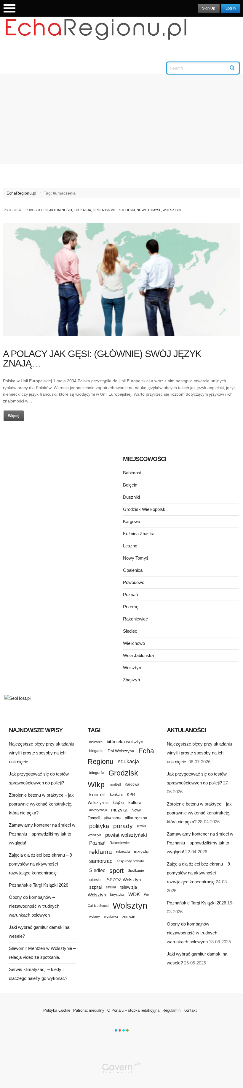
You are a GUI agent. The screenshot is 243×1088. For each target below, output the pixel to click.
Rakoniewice (135, 618)
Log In (231, 8)
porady (123, 825)
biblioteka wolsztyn (125, 741)
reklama (100, 851)
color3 (123, 1030)
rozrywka (141, 851)
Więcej (13, 416)
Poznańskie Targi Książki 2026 (38, 885)
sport (116, 870)
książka (118, 802)
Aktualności (60, 210)
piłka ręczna (136, 817)
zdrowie (128, 917)
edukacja (128, 762)
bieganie (96, 751)
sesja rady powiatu (130, 861)
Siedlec (130, 631)
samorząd (101, 861)
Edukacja (82, 210)
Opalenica (133, 570)
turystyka (117, 895)
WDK (134, 894)
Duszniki (131, 497)
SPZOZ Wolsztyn (124, 879)
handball (115, 784)
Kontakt (190, 1010)
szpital (95, 887)
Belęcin (130, 484)
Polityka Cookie (56, 1010)
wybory (94, 916)
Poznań (130, 594)
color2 (120, 1030)
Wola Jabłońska (138, 655)
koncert (97, 795)
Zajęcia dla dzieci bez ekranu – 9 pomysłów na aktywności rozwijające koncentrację (40, 863)
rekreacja (123, 851)
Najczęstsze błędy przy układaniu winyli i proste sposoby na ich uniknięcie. (41, 752)
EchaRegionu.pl (21, 193)
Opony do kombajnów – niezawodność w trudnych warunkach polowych (34, 906)
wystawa (111, 917)
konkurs (116, 794)
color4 (127, 1030)
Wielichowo (134, 643)
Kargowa (131, 521)
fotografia (96, 773)
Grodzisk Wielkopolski (114, 210)
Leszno (130, 545)
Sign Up (208, 8)
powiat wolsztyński (126, 835)
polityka (99, 826)
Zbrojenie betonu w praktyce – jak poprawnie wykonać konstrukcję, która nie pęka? (41, 803)
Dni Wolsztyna (121, 751)
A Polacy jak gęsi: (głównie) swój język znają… (102, 358)
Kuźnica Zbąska (138, 533)
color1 (116, 1030)
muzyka (119, 809)
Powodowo (133, 582)
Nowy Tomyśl (149, 210)
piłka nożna (112, 817)
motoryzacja (98, 810)
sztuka (111, 887)
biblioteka (96, 742)
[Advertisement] (121, 119)
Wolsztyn (172, 210)
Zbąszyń (131, 679)
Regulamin (171, 1010)
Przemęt (131, 606)
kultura (134, 802)
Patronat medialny (88, 1010)
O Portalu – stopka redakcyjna (133, 1010)
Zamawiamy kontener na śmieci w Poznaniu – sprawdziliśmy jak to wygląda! (42, 833)
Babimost (132, 472)
